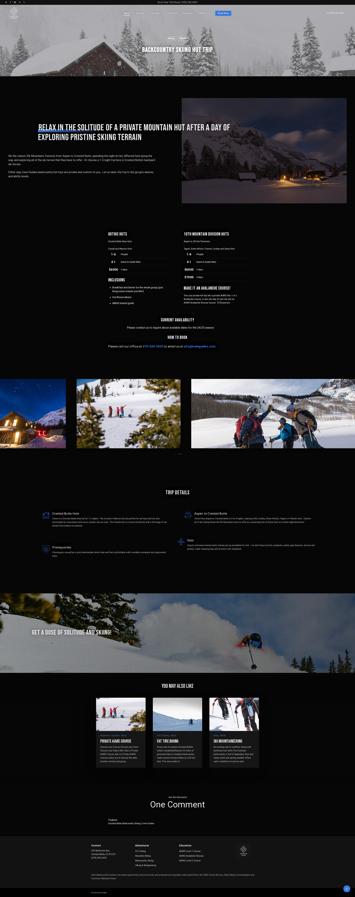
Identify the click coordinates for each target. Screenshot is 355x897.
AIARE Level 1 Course (190, 851)
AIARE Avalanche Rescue (191, 856)
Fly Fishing (140, 851)
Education (115, 736)
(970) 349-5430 (336, 13)
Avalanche (105, 736)
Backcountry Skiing (144, 860)
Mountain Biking (143, 856)
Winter (183, 38)
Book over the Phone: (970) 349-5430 (177, 2)
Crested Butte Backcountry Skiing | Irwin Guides (131, 823)
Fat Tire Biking (163, 736)
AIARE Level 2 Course (190, 860)
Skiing (171, 38)
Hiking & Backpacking (145, 865)
